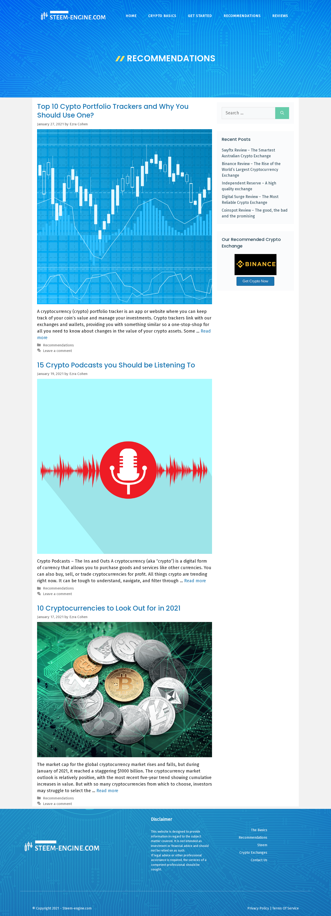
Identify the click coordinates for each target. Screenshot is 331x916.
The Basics (259, 830)
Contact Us (259, 860)
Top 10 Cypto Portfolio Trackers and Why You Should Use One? (113, 111)
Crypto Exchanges (253, 853)
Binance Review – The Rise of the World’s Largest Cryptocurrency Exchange (251, 169)
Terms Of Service (285, 908)
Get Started (200, 16)
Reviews (280, 16)
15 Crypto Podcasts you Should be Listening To (116, 365)
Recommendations (242, 16)
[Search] (282, 113)
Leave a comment (57, 351)
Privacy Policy (258, 908)
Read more (195, 580)
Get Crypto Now (255, 281)
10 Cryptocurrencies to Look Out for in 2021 (109, 608)
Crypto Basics (162, 16)
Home (131, 16)
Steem (262, 845)
